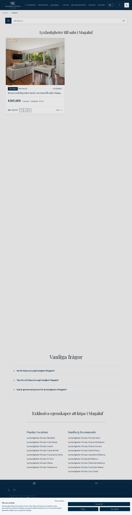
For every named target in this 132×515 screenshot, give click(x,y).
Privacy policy (59, 501)
